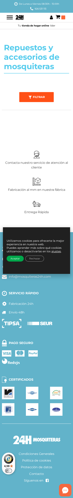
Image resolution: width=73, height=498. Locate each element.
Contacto (36, 474)
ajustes (56, 251)
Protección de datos (36, 467)
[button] (36, 97)
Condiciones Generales (36, 454)
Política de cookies (36, 460)
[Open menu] (10, 17)
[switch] (8, 471)
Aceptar (15, 258)
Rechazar (34, 258)
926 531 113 (40, 8)
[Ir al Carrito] (60, 17)
